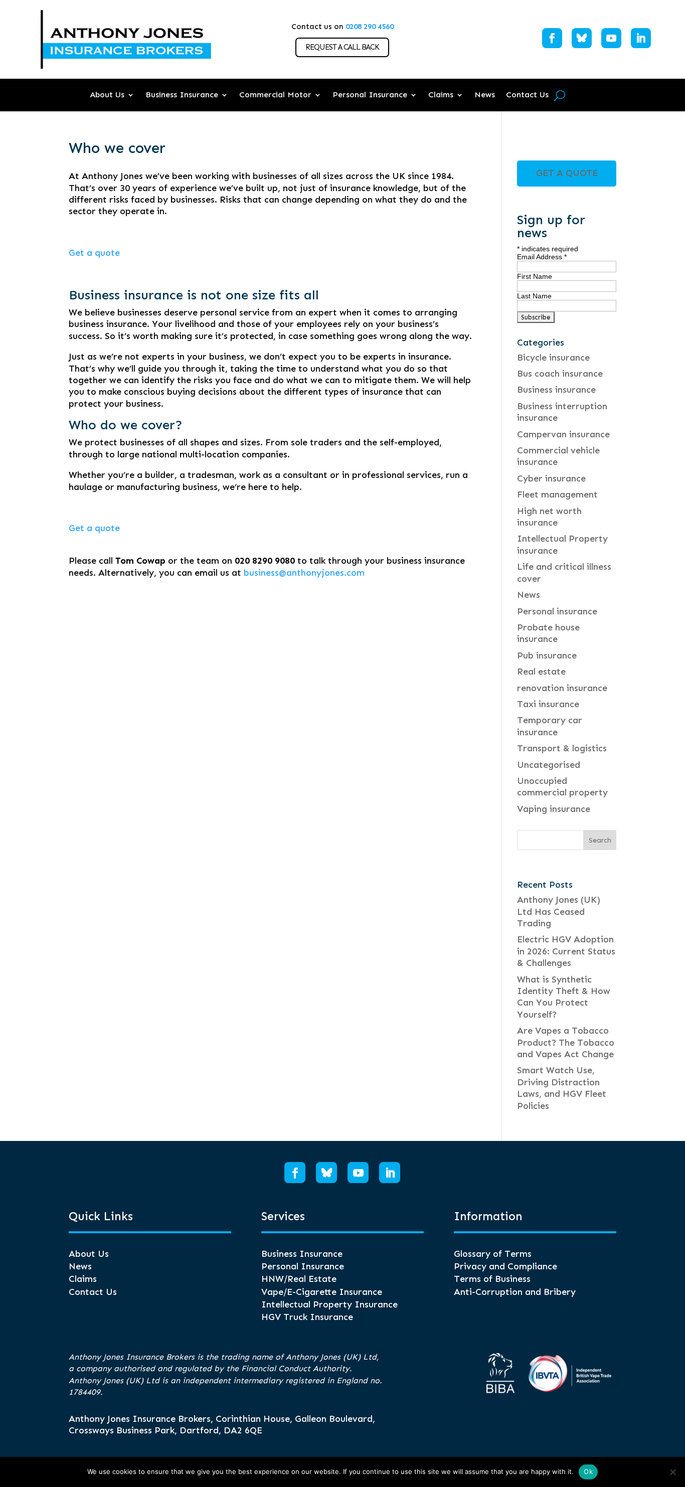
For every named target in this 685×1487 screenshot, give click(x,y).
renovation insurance (562, 688)
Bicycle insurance (553, 357)
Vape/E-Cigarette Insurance (321, 1291)
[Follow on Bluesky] (582, 38)
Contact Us (527, 94)
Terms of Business (492, 1278)
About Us (107, 94)
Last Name (534, 296)
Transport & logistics (562, 748)
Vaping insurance (553, 808)
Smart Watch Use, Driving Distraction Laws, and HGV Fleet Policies (561, 1088)
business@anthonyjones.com (304, 572)
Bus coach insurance (560, 373)
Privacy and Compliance (505, 1266)
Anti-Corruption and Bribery (515, 1291)
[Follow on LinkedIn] (641, 38)
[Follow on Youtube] (611, 38)
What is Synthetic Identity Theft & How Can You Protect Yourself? (563, 997)
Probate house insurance (548, 633)
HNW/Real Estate (298, 1278)
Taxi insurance (548, 704)
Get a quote (94, 252)
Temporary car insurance (549, 726)
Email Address (542, 257)
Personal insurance (557, 611)
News (484, 94)
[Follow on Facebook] (552, 38)
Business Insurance (181, 94)
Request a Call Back (342, 47)
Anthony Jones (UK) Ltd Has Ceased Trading (558, 911)
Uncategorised (548, 764)
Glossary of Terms (493, 1253)
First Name (534, 276)
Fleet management (557, 494)
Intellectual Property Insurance (329, 1304)
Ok (588, 1471)
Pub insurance (547, 655)
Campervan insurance (563, 434)
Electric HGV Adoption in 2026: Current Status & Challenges (566, 951)
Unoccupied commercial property (562, 786)
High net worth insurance (549, 517)
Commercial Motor (275, 94)
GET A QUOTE (567, 173)
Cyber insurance (551, 478)
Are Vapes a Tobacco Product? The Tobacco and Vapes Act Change (565, 1042)
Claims (440, 94)
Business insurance (556, 389)
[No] (672, 1472)
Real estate (541, 671)
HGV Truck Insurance (307, 1317)
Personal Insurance (369, 94)
